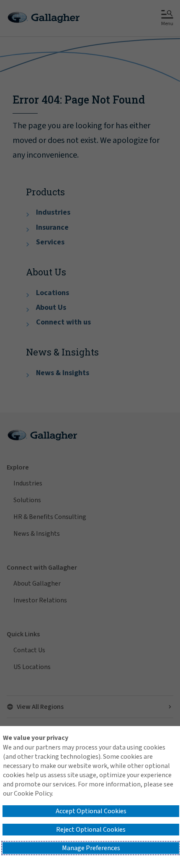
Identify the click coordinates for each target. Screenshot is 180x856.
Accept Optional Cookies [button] (91, 811)
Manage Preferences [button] (91, 848)
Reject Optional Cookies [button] (91, 829)
